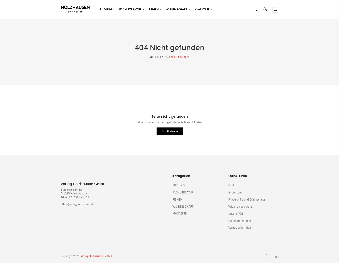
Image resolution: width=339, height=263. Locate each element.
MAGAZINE (202, 9)
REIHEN (154, 9)
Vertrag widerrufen (239, 227)
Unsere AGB (235, 213)
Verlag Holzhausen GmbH (96, 256)
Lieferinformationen (240, 220)
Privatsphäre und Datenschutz (246, 199)
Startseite (155, 56)
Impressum (235, 192)
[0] (265, 9)
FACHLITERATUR (130, 9)
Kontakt (233, 185)
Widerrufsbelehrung (240, 206)
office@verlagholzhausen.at (77, 204)
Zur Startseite (169, 131)
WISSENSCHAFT (177, 9)
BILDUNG (106, 9)
